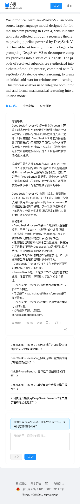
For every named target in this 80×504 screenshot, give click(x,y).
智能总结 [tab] (11, 105)
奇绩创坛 (58, 483)
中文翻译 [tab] (28, 105)
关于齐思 (35, 483)
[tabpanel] (40, 288)
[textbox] (40, 441)
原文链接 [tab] (45, 105)
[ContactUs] (47, 483)
